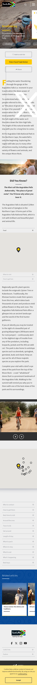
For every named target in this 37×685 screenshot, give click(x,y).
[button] (18, 250)
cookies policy (22, 674)
